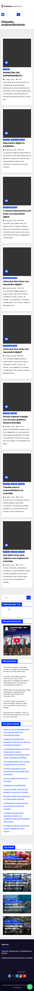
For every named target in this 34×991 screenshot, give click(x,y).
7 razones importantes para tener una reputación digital (17, 213)
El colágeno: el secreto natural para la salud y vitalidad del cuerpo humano (16, 828)
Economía (13, 413)
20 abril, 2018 (10, 497)
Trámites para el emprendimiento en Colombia (13, 490)
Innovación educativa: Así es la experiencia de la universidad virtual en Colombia (16, 771)
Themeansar (18, 987)
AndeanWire (5, 947)
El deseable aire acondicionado (14, 785)
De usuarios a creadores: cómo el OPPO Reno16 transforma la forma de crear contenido (16, 715)
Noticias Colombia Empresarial (14, 858)
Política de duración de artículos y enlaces (17, 958)
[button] (30, 987)
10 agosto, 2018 (11, 356)
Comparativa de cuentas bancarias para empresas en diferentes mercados (15, 806)
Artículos (6, 139)
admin (19, 79)
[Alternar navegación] (18, 14)
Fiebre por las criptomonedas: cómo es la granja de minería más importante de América (16, 732)
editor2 (21, 426)
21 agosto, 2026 (13, 867)
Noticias (15, 856)
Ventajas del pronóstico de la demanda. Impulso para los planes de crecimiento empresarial (16, 742)
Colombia (6, 69)
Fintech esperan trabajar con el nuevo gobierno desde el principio (15, 419)
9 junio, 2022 (10, 79)
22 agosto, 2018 (11, 150)
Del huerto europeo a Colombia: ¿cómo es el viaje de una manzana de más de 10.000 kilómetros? (16, 669)
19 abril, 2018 (10, 565)
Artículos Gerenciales (17, 139)
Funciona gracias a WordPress (11, 985)
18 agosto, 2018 (11, 288)
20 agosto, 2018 (11, 220)
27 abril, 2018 (10, 426)
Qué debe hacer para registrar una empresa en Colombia (16, 558)
